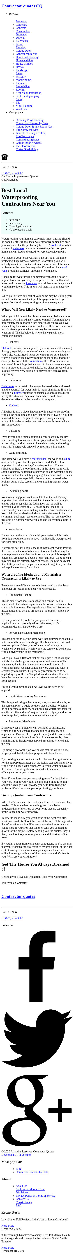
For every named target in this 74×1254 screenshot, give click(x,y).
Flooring (21, 47)
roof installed (39, 458)
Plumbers (21, 83)
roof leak (56, 245)
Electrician (22, 40)
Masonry (21, 76)
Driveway (21, 34)
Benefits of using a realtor (30, 133)
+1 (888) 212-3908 (12, 173)
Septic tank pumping (27, 96)
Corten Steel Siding (27, 149)
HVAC (20, 66)
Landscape (22, 70)
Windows (21, 109)
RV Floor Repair (25, 146)
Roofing (20, 89)
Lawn (19, 73)
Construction (23, 31)
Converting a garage (27, 139)
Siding (19, 99)
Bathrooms (7, 386)
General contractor (26, 53)
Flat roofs (6, 348)
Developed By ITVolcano (16, 1154)
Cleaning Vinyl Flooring (29, 120)
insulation (31, 283)
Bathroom (21, 21)
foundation (35, 361)
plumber (19, 392)
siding (67, 458)
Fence (19, 44)
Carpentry (21, 24)
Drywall (20, 37)
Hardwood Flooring (27, 57)
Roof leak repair (25, 136)
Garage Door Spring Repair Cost (34, 126)
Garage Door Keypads (28, 142)
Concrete (21, 27)
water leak (18, 248)
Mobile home (23, 79)
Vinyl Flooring (24, 105)
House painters (24, 63)
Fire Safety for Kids (27, 129)
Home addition (24, 60)
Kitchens (14, 405)
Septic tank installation (28, 92)
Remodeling (23, 86)
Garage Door (23, 50)
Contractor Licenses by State (32, 123)
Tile (18, 102)
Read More (7, 1225)
